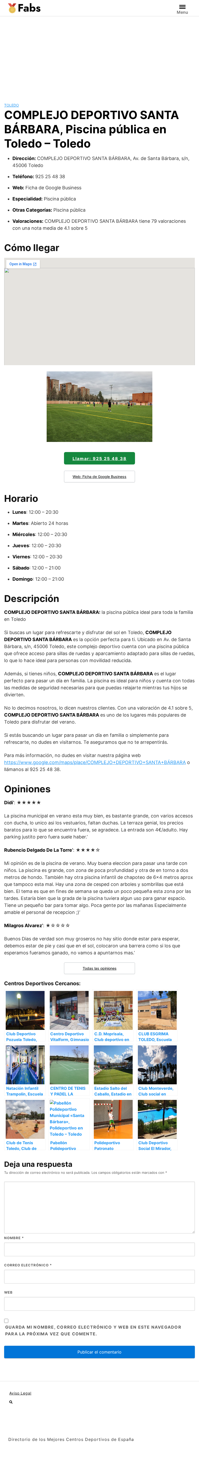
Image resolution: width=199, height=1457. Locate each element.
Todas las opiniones (100, 968)
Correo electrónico (28, 1265)
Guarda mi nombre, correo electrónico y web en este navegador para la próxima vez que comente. (93, 1330)
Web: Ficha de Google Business (99, 476)
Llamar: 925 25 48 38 (100, 458)
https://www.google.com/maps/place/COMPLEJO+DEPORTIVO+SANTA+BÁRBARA (95, 762)
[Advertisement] (99, 55)
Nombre (14, 1238)
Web (8, 1292)
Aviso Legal (20, 1393)
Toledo (11, 105)
